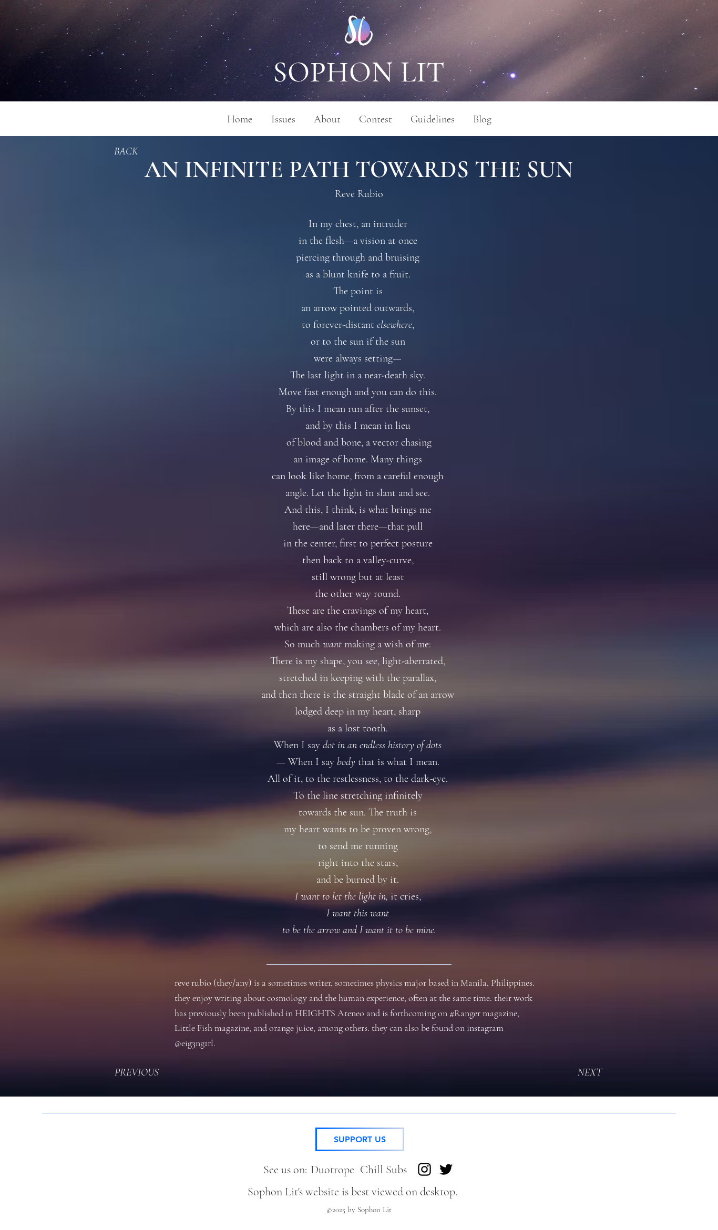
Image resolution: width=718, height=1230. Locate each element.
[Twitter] (446, 1169)
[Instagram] (424, 1169)
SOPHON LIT (359, 72)
